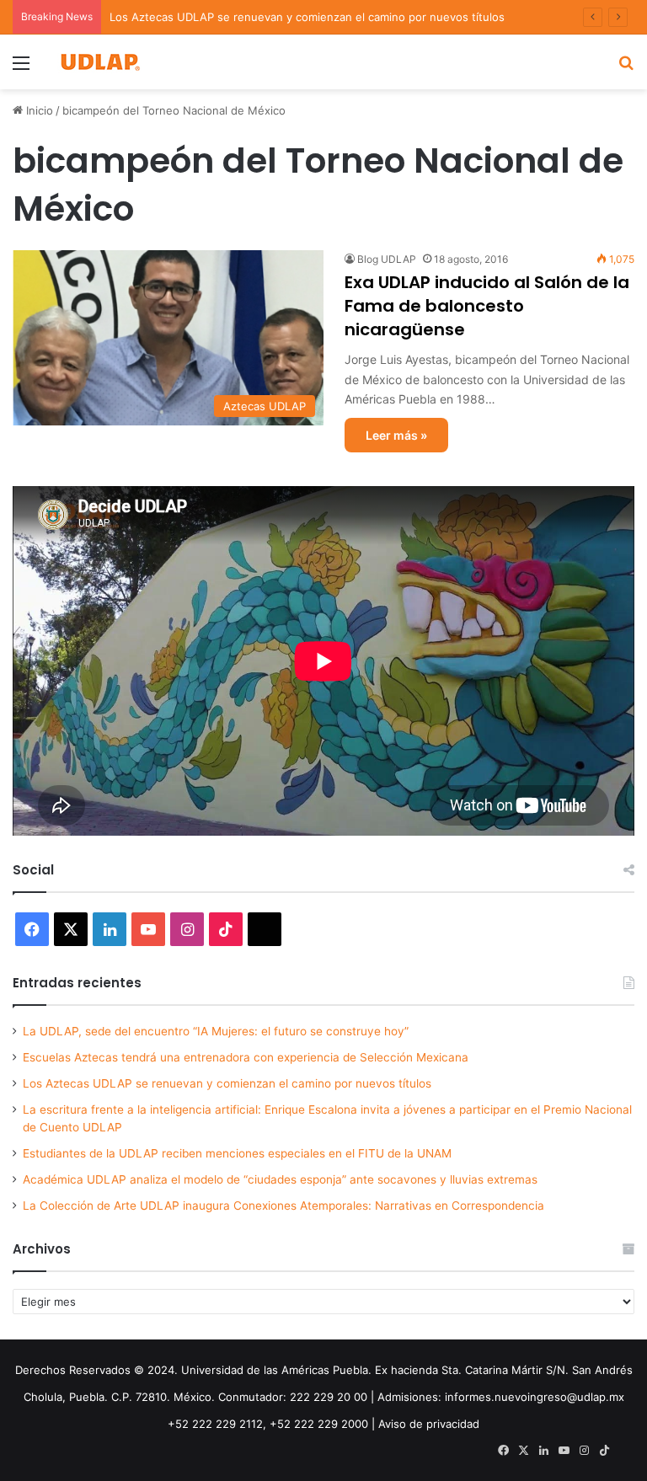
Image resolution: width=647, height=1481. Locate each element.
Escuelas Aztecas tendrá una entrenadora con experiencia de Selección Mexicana (245, 1057)
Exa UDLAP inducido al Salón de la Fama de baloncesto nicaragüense (487, 305)
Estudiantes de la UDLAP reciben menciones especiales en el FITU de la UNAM (237, 1153)
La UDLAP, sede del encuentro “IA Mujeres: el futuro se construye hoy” (216, 1031)
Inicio (38, 110)
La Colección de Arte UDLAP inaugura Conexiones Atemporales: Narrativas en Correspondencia (283, 1205)
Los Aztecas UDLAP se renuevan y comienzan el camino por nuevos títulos (307, 17)
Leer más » (396, 435)
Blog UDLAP (386, 259)
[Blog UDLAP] (99, 62)
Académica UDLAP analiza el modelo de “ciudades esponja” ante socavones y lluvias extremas (280, 1179)
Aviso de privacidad (428, 1423)
